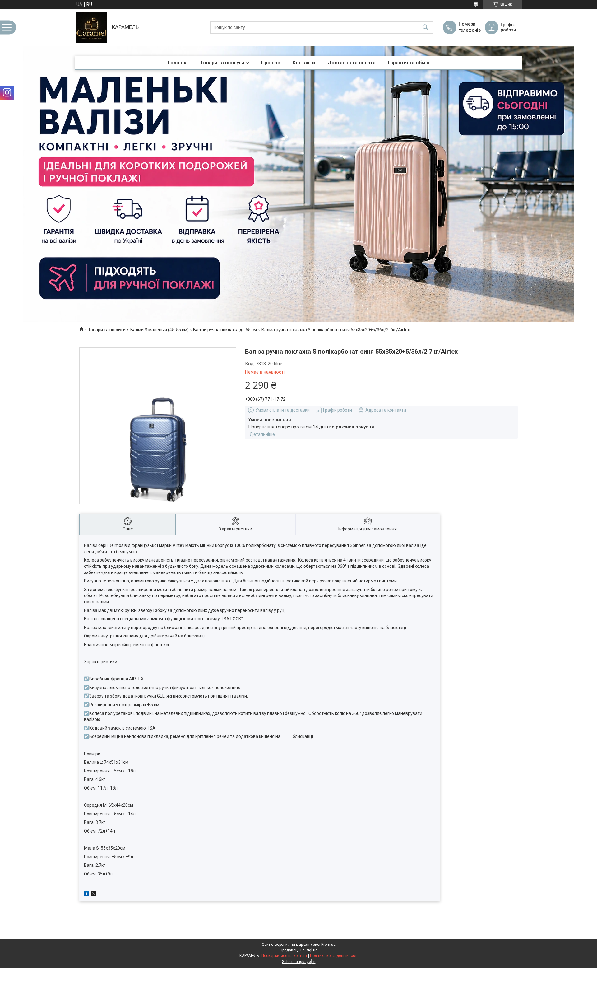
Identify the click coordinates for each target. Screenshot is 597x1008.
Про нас (270, 63)
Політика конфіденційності (334, 956)
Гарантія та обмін (408, 63)
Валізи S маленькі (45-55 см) (159, 329)
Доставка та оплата (351, 63)
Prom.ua (328, 944)
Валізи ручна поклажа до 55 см (225, 329)
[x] (93, 894)
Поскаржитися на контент (284, 956)
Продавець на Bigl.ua (298, 950)
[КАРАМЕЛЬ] (91, 27)
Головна (178, 63)
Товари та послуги (222, 63)
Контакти (304, 63)
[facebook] (86, 894)
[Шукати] (425, 27)
